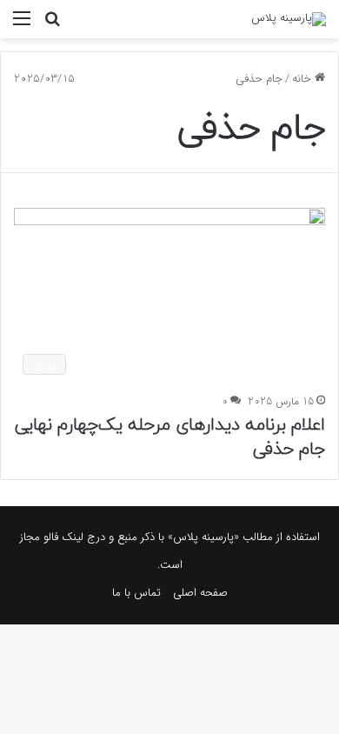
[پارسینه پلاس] (288, 19)
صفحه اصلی (200, 593)
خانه (303, 79)
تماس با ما (136, 593)
